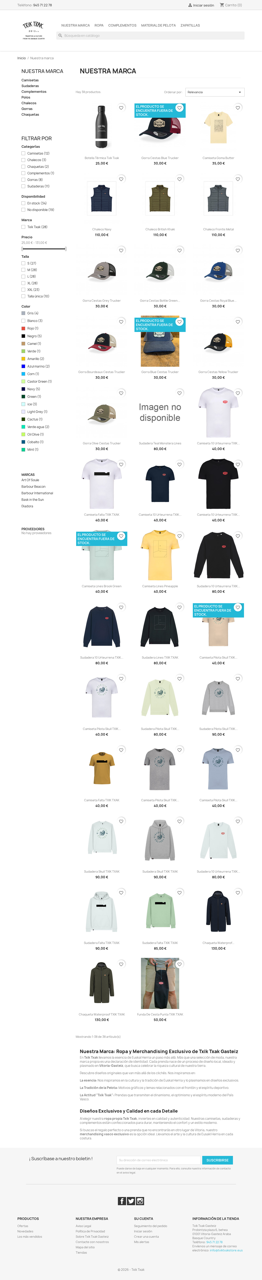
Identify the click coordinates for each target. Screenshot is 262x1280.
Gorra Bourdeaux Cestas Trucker (101, 372)
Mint (33, 450)
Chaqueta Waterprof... (218, 943)
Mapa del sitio (85, 1247)
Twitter (131, 1201)
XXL (33, 290)
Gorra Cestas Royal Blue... (218, 301)
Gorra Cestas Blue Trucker (160, 158)
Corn (33, 374)
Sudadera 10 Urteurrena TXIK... (218, 586)
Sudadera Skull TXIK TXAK (102, 871)
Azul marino (38, 366)
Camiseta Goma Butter (218, 158)
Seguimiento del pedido (150, 1226)
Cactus (35, 419)
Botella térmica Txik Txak (102, 158)
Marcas (28, 475)
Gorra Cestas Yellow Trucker (218, 372)
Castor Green (39, 382)
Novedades (25, 1231)
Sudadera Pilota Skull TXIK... (160, 729)
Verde (34, 351)
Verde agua (38, 427)
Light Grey (37, 412)
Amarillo (35, 359)
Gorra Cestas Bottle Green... (160, 301)
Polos (25, 97)
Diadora (27, 506)
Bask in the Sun (32, 500)
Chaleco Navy (101, 229)
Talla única (38, 296)
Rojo (33, 328)
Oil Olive (35, 435)
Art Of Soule (30, 480)
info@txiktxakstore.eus (226, 1250)
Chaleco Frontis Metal (218, 229)
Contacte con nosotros (92, 1242)
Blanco (35, 321)
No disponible (40, 210)
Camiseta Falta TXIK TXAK (101, 515)
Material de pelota (158, 25)
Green (34, 397)
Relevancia (215, 92)
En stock (37, 203)
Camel (34, 344)
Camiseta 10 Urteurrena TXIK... (218, 443)
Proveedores (32, 529)
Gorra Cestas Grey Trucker (102, 301)
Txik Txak (37, 227)
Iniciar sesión (143, 1231)
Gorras (27, 109)
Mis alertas (141, 1242)
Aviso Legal (83, 1226)
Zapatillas (190, 25)
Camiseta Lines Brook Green (102, 586)
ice (32, 404)
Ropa (99, 25)
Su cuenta (143, 1218)
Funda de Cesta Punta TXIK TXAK (160, 1014)
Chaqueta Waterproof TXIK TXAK (102, 1014)
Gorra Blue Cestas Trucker (160, 372)
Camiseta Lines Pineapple (160, 586)
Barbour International (37, 493)
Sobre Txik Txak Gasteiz (92, 1237)
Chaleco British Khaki (160, 229)
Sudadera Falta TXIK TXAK (102, 943)
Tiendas (81, 1252)
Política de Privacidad (90, 1231)
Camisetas (30, 80)
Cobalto (35, 442)
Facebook (122, 1201)
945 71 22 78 (42, 5)
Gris (33, 313)
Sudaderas (30, 86)
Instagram (140, 1201)
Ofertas (22, 1226)
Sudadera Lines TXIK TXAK (160, 657)
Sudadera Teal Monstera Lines (160, 443)
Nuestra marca (75, 25)
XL (32, 283)
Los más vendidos (29, 1237)
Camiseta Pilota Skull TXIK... (218, 657)
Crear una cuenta (146, 1237)
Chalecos (28, 103)
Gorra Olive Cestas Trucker (102, 443)
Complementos (122, 25)
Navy (33, 389)
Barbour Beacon (33, 487)
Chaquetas (30, 114)
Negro (34, 336)
